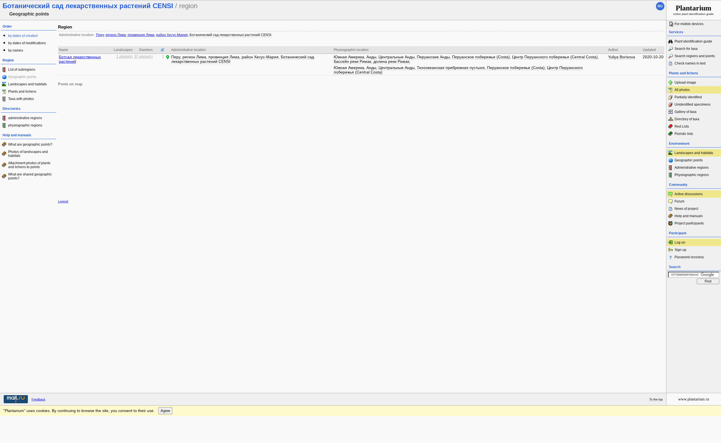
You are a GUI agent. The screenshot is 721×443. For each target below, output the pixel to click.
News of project (686, 209)
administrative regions (25, 118)
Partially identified (688, 97)
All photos (682, 90)
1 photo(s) (124, 57)
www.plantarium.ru (693, 399)
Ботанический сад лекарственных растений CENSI (230, 35)
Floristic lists (684, 134)
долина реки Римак (391, 61)
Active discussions (689, 194)
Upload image (685, 82)
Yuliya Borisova (621, 57)
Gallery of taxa (685, 112)
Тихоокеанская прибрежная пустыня (451, 67)
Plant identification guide (693, 41)
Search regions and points (695, 56)
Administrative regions (692, 168)
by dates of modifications (27, 43)
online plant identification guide (693, 9)
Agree (165, 411)
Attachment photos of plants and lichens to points (29, 165)
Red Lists (682, 126)
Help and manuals (689, 216)
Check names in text (690, 63)
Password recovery (689, 257)
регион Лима (116, 35)
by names (15, 50)
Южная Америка (349, 57)
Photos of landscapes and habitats (28, 154)
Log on (680, 242)
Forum (679, 201)
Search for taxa (686, 49)
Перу (100, 35)
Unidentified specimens (693, 104)
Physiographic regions (692, 175)
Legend (63, 201)
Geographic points (689, 160)
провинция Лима (141, 35)
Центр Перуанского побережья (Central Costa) (555, 57)
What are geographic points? (30, 144)
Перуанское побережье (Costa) (481, 57)
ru (660, 6)
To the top (656, 399)
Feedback (38, 399)
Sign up (680, 250)
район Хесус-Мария (172, 35)
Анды (371, 57)
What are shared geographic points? (30, 176)
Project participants (689, 223)
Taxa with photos (21, 99)
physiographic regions (25, 125)
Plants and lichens (22, 92)
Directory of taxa (687, 119)
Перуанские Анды (433, 57)
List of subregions (21, 70)
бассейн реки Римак (352, 61)
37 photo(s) (143, 57)
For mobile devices (689, 24)
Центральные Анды (397, 57)
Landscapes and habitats (27, 84)
